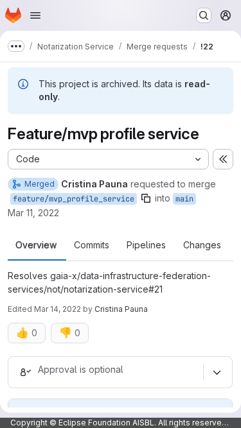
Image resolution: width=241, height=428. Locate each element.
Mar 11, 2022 (33, 212)
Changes (202, 245)
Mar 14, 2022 (57, 309)
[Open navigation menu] (35, 15)
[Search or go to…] (203, 15)
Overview (36, 245)
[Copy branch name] (146, 198)
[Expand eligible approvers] (216, 372)
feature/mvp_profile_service (73, 199)
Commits (91, 245)
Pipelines (146, 245)
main (184, 199)
